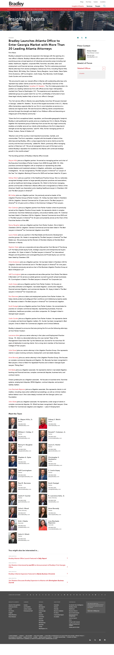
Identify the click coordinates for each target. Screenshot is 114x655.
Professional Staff (28, 611)
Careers (96, 2)
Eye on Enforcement (74, 612)
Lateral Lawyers (28, 609)
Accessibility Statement (15, 637)
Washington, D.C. (43, 628)
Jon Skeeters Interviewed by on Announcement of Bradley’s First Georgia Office (37, 566)
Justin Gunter (13, 318)
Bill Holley (12, 195)
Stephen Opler (14, 247)
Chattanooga (42, 611)
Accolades (56, 616)
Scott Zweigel (13, 306)
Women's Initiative (58, 611)
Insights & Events (78, 6)
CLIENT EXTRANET (13, 635)
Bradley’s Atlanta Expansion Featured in (32, 574)
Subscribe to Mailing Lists (93, 610)
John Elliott (13, 402)
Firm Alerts (11, 611)
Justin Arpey (13, 284)
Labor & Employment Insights (74, 624)
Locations (102, 2)
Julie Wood (13, 350)
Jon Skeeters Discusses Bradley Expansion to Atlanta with (36, 581)
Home (8, 9)
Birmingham (42, 607)
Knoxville (41, 620)
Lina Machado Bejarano (17, 389)
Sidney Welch (13, 178)
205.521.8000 (29, 635)
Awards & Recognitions (14, 605)
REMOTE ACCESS (28, 637)
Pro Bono (56, 612)
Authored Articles (13, 607)
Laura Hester (13, 235)
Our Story (88, 2)
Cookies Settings (72, 637)
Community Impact (59, 614)
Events (10, 609)
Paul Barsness (13, 296)
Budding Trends (73, 607)
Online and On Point (74, 627)
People (97, 6)
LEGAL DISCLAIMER (38, 635)
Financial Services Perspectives (73, 615)
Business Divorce (73, 611)
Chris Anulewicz (14, 262)
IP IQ (70, 620)
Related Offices (83, 68)
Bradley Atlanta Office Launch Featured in (28, 558)
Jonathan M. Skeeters (36, 86)
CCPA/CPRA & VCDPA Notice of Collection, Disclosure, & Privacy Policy (64, 635)
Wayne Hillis (13, 160)
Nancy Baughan (14, 225)
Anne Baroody (13, 357)
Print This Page (16, 23)
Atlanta (81, 73)
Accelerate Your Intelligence (76, 605)
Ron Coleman (13, 208)
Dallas (40, 612)
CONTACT (21, 635)
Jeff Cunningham (15, 274)
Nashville (41, 624)
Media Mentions (13, 614)
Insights (11, 612)
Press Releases (12, 616)
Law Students (27, 607)
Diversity (56, 609)
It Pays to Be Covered (74, 622)
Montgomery (42, 622)
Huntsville (41, 616)
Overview (56, 605)
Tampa (40, 626)
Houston (41, 614)
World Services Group (45, 637)
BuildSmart (72, 609)
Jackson (41, 618)
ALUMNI (35, 637)
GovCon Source (73, 618)
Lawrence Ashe (14, 335)
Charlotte (41, 609)
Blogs (81, 2)
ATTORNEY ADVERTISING (59, 637)
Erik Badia (12, 370)
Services (89, 6)
